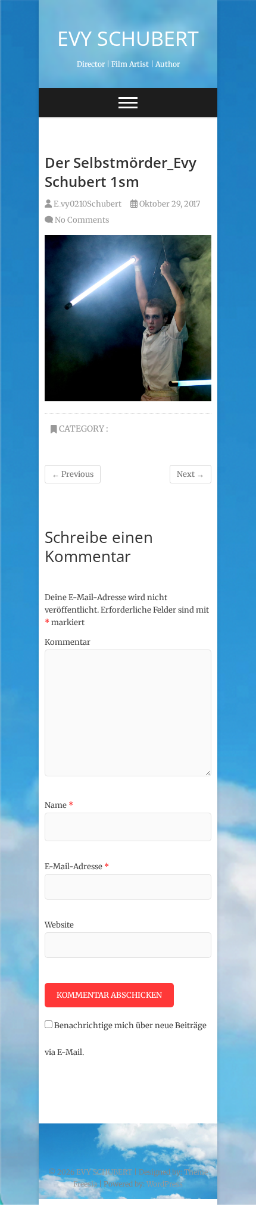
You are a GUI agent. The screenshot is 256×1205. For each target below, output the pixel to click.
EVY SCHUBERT (128, 38)
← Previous (72, 474)
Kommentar (67, 642)
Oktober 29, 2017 (169, 204)
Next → (190, 474)
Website (59, 925)
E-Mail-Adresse (77, 866)
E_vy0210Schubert (86, 204)
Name (59, 805)
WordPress (164, 1183)
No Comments (82, 220)
